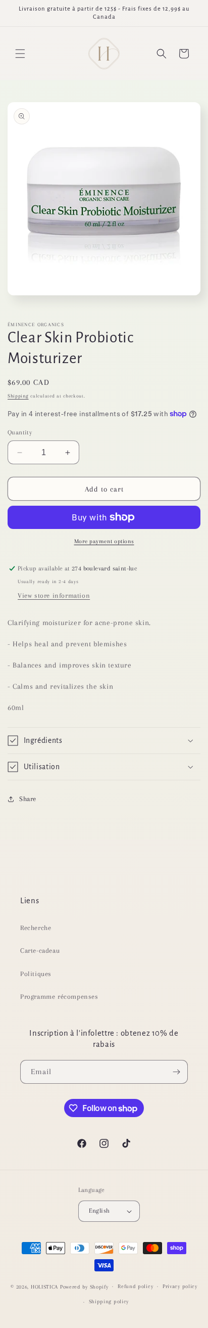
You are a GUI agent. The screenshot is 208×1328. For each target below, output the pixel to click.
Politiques (35, 974)
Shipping (18, 396)
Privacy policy (180, 1286)
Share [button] (27, 799)
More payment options (104, 541)
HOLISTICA (44, 1286)
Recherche (35, 928)
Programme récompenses (59, 996)
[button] (20, 53)
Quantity (20, 432)
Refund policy (135, 1286)
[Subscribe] (176, 1072)
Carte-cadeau (40, 950)
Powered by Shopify (84, 1286)
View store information (54, 595)
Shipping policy (109, 1301)
